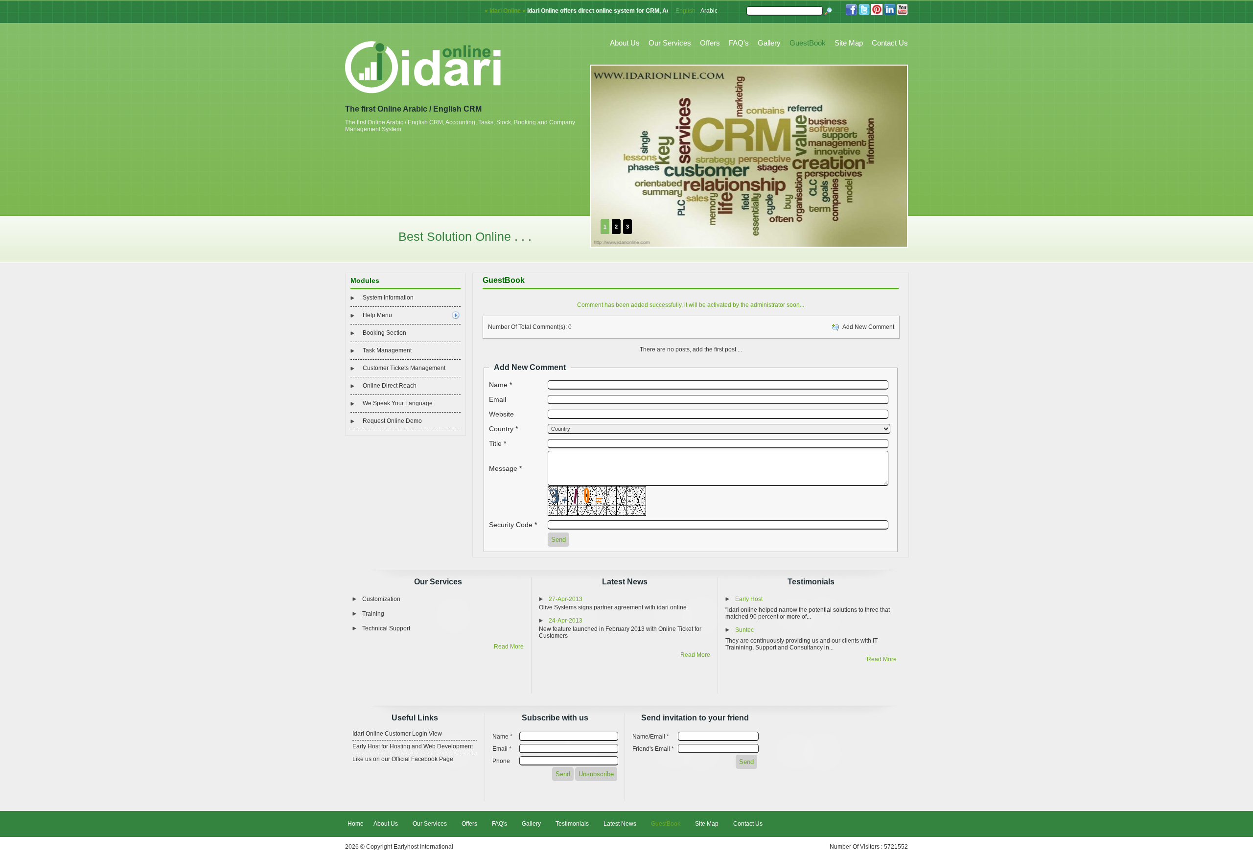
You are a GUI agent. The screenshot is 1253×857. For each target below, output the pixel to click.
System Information (388, 297)
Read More (509, 646)
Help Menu (377, 315)
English (685, 10)
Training (373, 613)
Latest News (625, 582)
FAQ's (739, 43)
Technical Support (386, 628)
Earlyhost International (423, 846)
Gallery (769, 43)
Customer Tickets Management (404, 368)
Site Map (849, 43)
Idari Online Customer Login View (397, 733)
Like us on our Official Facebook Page (402, 759)
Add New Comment (866, 327)
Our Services (670, 43)
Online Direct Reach (390, 385)
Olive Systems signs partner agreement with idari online (613, 607)
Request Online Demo (392, 420)
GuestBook (807, 43)
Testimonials (811, 582)
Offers (710, 43)
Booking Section (384, 332)
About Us (625, 43)
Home (356, 823)
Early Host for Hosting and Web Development (412, 746)
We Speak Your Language (398, 403)
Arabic (709, 10)
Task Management (387, 350)
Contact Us (890, 43)
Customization (381, 599)
